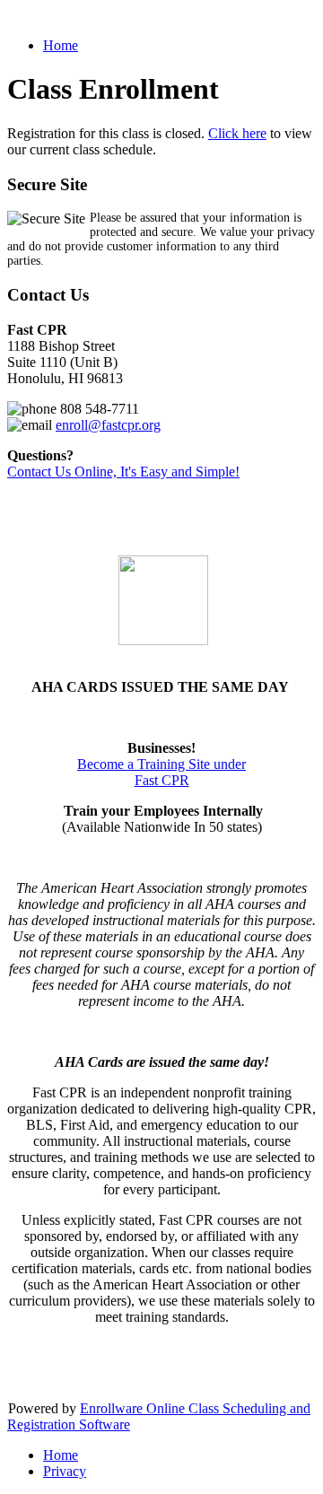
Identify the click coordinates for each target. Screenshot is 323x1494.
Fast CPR (162, 780)
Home (60, 45)
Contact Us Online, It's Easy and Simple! (123, 471)
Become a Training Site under (161, 764)
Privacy (64, 1471)
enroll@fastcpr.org (108, 424)
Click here (237, 133)
